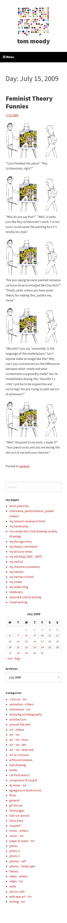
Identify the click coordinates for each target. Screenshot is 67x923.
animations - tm (19, 709)
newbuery (16, 592)
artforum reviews (20, 760)
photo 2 (14, 851)
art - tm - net (17, 745)
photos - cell (17, 861)
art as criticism (19, 755)
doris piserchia (19, 506)
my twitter (16, 572)
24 (42, 647)
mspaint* (15, 826)
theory (13, 871)
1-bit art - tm (17, 699)
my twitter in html (21, 577)
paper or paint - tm (21, 841)
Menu (10, 57)
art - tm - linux (18, 740)
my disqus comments (23, 546)
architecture (17, 719)
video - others (18, 876)
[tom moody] (33, 21)
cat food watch (19, 775)
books (13, 770)
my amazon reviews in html (27, 521)
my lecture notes (20, 552)
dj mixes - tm (17, 785)
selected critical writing (25, 597)
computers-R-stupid (23, 780)
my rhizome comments (24, 567)
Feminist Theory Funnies (29, 102)
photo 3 (14, 856)
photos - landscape (22, 866)
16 (34, 641)
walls (12, 886)
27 (10, 653)
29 (26, 653)
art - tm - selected (21, 750)
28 (18, 653)
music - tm (16, 836)
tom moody (33, 41)
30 (34, 653)
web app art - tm (20, 897)
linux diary (16, 821)
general (24, 466)
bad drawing (17, 765)
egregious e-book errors (25, 790)
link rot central (19, 816)
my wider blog (18, 587)
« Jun (9, 658)
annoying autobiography (25, 714)
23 (34, 647)
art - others (16, 730)
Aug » (17, 658)
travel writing (18, 602)
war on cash (17, 892)
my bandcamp (18, 526)
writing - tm (17, 902)
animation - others (21, 704)
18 (49, 641)
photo (13, 846)
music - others (18, 831)
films (12, 795)
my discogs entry (20, 541)
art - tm (14, 735)
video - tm (16, 881)
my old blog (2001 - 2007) (25, 557)
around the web (20, 724)
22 (26, 647)
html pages (16, 811)
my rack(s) (16, 562)
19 (57, 641)
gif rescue (16, 805)
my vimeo (15, 582)
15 (26, 641)
